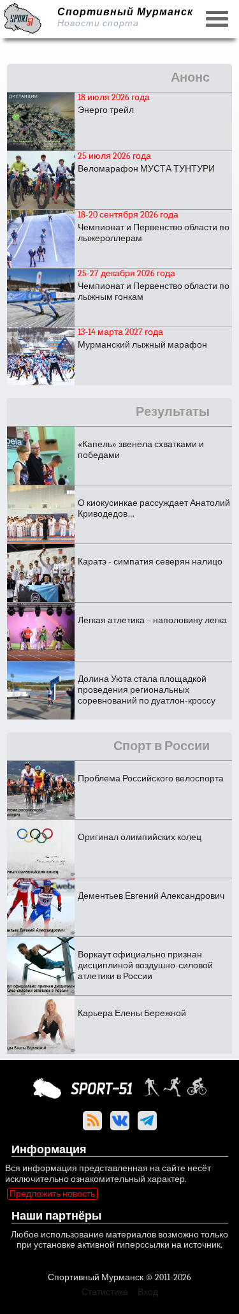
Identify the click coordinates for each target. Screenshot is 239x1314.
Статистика (105, 1292)
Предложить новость (52, 1193)
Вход (148, 1292)
